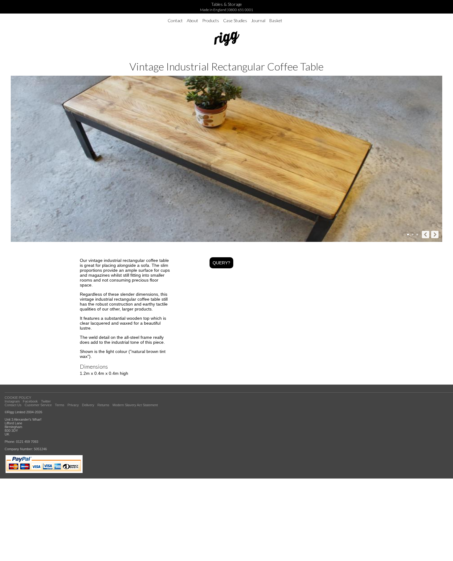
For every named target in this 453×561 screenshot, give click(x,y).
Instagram (12, 401)
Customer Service (38, 405)
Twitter (46, 401)
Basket (275, 20)
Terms (59, 405)
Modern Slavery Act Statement (135, 405)
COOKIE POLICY (18, 397)
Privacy (73, 405)
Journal (258, 20)
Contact (175, 20)
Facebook (30, 401)
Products (210, 20)
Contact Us (13, 405)
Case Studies (235, 20)
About (192, 20)
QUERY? (221, 262)
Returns (103, 405)
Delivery (88, 405)
